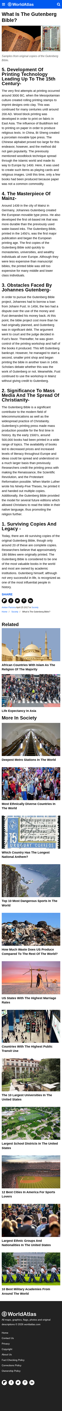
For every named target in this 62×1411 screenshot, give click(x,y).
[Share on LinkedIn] (30, 600)
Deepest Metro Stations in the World (29, 760)
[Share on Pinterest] (24, 600)
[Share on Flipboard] (4, 600)
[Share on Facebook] (10, 600)
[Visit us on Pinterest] (25, 1382)
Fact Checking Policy (13, 1360)
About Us (7, 1354)
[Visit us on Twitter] (18, 1382)
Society (35, 607)
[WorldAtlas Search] (58, 4)
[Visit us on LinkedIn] (31, 1382)
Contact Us (8, 1338)
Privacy (6, 1343)
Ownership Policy (11, 1371)
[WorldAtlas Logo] (22, 4)
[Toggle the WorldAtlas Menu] (3, 4)
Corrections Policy (11, 1365)
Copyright (7, 1349)
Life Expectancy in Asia (19, 711)
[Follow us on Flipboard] (4, 1382)
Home (5, 1333)
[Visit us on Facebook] (11, 1382)
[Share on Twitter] (17, 600)
